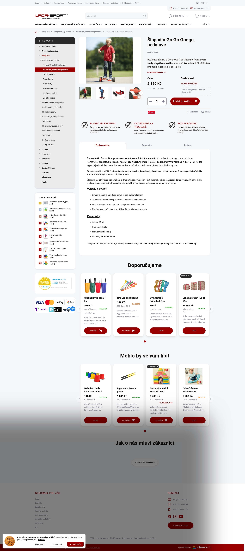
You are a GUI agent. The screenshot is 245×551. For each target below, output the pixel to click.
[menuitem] (46, 24)
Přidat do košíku (182, 101)
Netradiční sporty (49, 112)
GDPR (92, 538)
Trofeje (45, 163)
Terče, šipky (46, 135)
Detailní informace (155, 72)
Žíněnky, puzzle (49, 98)
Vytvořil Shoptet (184, 547)
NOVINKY (46, 173)
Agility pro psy (47, 145)
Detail (161, 331)
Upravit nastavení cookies (89, 548)
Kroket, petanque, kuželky (52, 107)
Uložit (153, 112)
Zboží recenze (115, 538)
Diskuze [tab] (188, 145)
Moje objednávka (92, 3)
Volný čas (46, 56)
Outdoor (45, 149)
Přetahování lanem (50, 88)
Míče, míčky (47, 84)
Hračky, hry (46, 154)
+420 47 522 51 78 (180, 510)
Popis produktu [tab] (102, 145)
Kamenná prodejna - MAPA (144, 538)
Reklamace (126, 3)
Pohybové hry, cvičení (50, 60)
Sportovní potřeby (49, 46)
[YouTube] (181, 516)
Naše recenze (127, 538)
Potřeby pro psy (48, 140)
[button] (145, 341)
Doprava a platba (75, 3)
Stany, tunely (48, 79)
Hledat (144, 16)
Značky (44, 182)
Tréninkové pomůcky (50, 51)
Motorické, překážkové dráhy (54, 65)
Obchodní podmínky (111, 3)
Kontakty (46, 3)
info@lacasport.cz (180, 500)
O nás (37, 3)
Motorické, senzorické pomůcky (55, 70)
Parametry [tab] (147, 145)
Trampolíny (46, 121)
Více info (41, 540)
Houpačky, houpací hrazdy (52, 126)
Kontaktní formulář (180, 525)
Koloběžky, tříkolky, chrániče (53, 117)
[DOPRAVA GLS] (161, 376)
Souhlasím (76, 544)
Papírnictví (46, 159)
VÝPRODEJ (46, 177)
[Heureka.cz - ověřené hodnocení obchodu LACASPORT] (55, 283)
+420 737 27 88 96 (180, 505)
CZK (203, 3)
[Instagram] (175, 516)
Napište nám (59, 3)
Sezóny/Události (48, 168)
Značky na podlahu (50, 93)
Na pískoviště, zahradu (51, 131)
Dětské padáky (49, 74)
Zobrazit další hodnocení (145, 462)
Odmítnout (57, 544)
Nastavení (40, 544)
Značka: (152, 52)
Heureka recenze (102, 538)
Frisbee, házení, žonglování (53, 102)
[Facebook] (170, 516)
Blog (136, 3)
